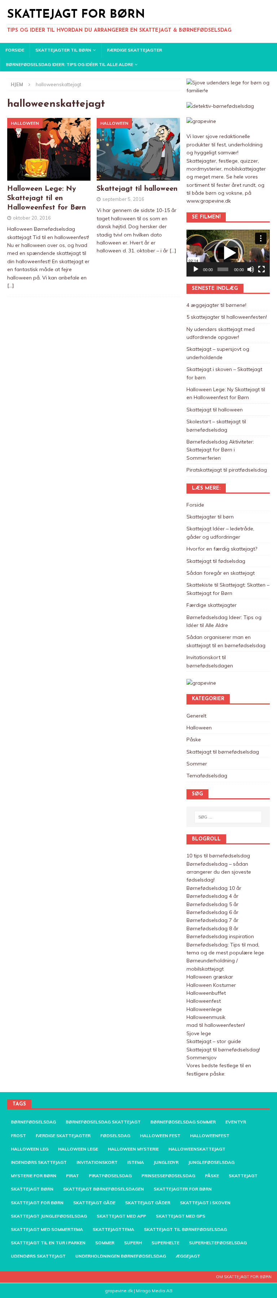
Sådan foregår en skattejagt (220, 573)
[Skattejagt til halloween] (138, 149)
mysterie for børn (33, 1175)
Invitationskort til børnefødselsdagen (209, 661)
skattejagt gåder (147, 1202)
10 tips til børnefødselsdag (218, 855)
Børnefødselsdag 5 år (212, 904)
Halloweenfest (203, 1001)
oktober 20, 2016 (32, 218)
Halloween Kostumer (211, 985)
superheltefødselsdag (218, 1242)
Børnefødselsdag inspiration (220, 936)
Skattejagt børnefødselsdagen (103, 1189)
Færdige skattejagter (134, 50)
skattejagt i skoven (205, 1202)
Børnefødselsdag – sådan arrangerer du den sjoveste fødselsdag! (218, 872)
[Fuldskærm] (261, 269)
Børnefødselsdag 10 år (213, 888)
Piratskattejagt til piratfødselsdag (226, 470)
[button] (228, 253)
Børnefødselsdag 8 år (212, 928)
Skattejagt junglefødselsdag (49, 1216)
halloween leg (29, 1149)
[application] (227, 253)
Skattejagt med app (121, 1216)
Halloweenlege (204, 1009)
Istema (135, 1162)
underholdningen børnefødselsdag (120, 1256)
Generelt (196, 715)
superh (133, 1242)
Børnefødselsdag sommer (183, 1122)
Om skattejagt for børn (244, 1276)
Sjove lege (198, 1033)
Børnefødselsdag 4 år (212, 896)
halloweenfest (209, 1135)
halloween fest (160, 1135)
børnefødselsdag (33, 1122)
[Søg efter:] (228, 817)
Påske (193, 739)
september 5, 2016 (123, 199)
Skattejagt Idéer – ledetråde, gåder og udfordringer (220, 532)
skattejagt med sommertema (47, 1229)
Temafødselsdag (206, 775)
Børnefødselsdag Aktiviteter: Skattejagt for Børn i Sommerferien (220, 449)
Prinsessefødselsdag (168, 1175)
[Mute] (250, 269)
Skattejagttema (113, 1229)
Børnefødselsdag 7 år (212, 920)
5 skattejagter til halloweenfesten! (226, 317)
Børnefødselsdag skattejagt (103, 1122)
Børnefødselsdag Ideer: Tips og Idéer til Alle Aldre (69, 64)
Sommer (196, 763)
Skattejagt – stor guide (213, 1041)
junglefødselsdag (211, 1162)
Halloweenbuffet (206, 993)
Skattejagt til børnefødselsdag (222, 752)
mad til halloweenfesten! (215, 1025)
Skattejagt (243, 1175)
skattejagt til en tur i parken (48, 1242)
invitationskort (97, 1162)
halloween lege (78, 1149)
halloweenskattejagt (196, 1149)
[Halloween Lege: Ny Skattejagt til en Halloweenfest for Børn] (49, 149)
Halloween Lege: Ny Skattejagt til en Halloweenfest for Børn (46, 198)
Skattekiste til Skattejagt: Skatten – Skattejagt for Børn (227, 589)
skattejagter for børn (183, 1189)
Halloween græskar (209, 977)
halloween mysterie (133, 1149)
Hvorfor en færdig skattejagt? (221, 549)
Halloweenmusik (205, 1017)
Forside (14, 50)
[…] (10, 285)
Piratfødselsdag (110, 1175)
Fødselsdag (115, 1135)
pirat (72, 1175)
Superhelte (165, 1242)
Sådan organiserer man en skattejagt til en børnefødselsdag (225, 641)
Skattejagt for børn (37, 1202)
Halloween (199, 727)
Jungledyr (166, 1162)
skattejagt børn (32, 1189)
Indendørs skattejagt (39, 1162)
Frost (18, 1135)
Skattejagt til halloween (137, 189)
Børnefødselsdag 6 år (212, 912)
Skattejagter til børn (63, 50)
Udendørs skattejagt (38, 1256)
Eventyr (235, 1122)
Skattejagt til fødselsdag (215, 561)
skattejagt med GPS (180, 1216)
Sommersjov (201, 1057)
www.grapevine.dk (208, 201)
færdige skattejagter (63, 1135)
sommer (104, 1242)
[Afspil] (195, 269)
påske (212, 1175)
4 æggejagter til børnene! (216, 305)
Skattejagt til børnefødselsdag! (223, 1049)
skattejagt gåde (94, 1202)
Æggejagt (188, 1256)
